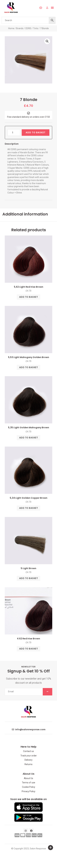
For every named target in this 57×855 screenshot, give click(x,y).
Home (11, 28)
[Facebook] (31, 830)
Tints (35, 28)
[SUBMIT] (47, 691)
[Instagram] (25, 830)
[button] (33, 7)
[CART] (40, 7)
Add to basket (35, 132)
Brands (19, 28)
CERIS (28, 28)
